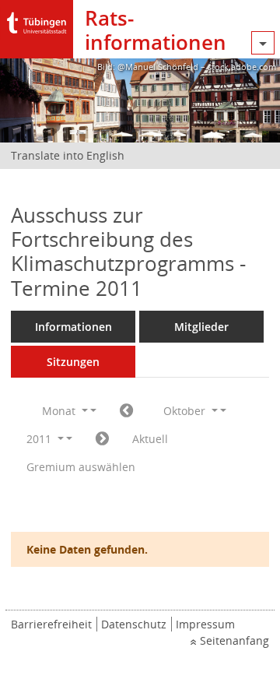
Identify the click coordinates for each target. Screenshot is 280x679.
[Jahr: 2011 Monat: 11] (102, 439)
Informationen (73, 326)
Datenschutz (133, 624)
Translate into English (67, 155)
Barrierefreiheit (51, 624)
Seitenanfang (234, 640)
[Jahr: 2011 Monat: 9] (126, 411)
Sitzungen (73, 361)
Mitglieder (201, 326)
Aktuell (150, 438)
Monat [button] (60, 410)
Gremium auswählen (80, 466)
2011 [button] (40, 438)
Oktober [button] (185, 410)
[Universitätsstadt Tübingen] (36, 19)
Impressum (205, 624)
